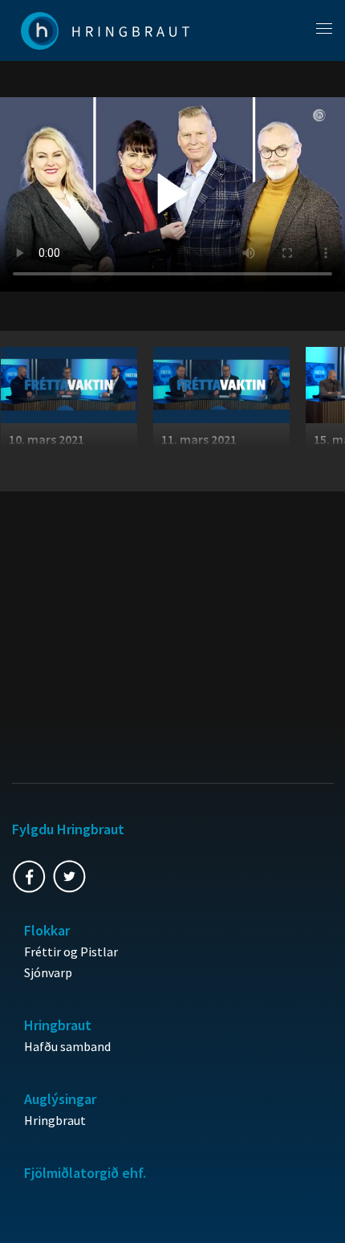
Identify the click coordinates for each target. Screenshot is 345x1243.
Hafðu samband (67, 1046)
